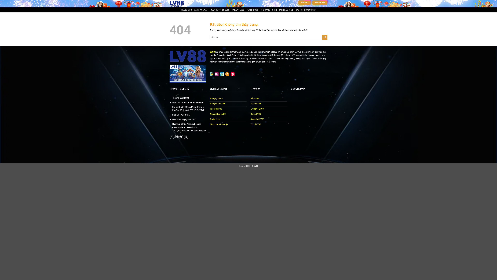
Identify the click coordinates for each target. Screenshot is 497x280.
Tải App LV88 (238, 10)
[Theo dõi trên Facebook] (172, 137)
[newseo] (182, 3)
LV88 (212, 52)
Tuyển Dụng (252, 10)
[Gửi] (324, 37)
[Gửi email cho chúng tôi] (186, 137)
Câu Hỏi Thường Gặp (306, 10)
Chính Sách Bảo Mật (282, 10)
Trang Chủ (186, 10)
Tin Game (265, 10)
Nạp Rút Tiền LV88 (220, 10)
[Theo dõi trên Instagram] (176, 137)
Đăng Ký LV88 (200, 10)
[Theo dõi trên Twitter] (181, 137)
